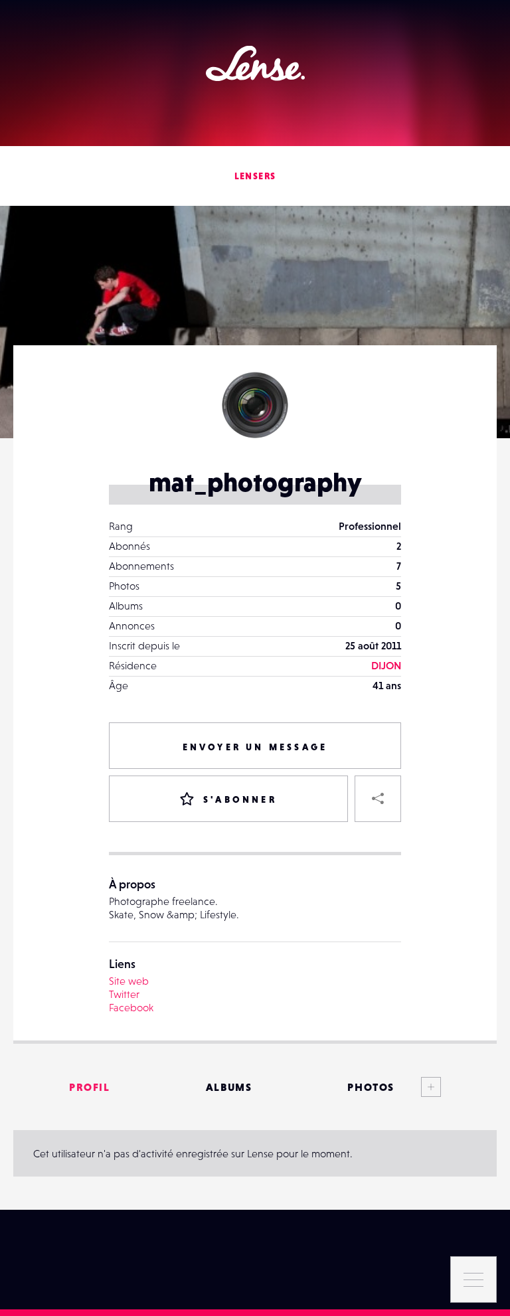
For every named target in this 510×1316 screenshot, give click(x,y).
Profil (89, 1087)
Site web (129, 981)
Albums (229, 1087)
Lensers (255, 176)
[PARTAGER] (378, 799)
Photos (370, 1087)
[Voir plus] (417, 1087)
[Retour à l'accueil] (255, 63)
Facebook (131, 1007)
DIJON (386, 665)
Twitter (124, 994)
